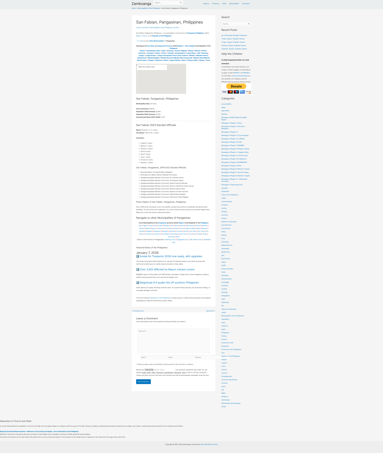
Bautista (183, 225)
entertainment (226, 225)
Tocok (208, 60)
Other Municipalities (156, 41)
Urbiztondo (171, 237)
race (223, 353)
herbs (223, 272)
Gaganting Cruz (226, 245)
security (224, 373)
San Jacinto (201, 231)
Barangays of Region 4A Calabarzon (234, 159)
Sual (194, 234)
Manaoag (141, 231)
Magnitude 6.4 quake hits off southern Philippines (169, 282)
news (223, 322)
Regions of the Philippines (230, 356)
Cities (224, 3)
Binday (190, 51)
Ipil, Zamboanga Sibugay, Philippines (234, 35)
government (225, 259)
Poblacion (158, 60)
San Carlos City (195, 239)
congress (224, 205)
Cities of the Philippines (229, 195)
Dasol (165, 228)
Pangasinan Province (164, 46)
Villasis (177, 237)
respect (224, 363)
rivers (223, 366)
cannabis (224, 188)
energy (223, 218)
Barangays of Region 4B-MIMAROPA (234, 162)
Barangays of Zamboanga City (231, 185)
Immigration (225, 296)
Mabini (198, 228)
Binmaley (204, 225)
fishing (223, 235)
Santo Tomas (183, 234)
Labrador (175, 228)
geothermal (225, 252)
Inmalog (170, 53)
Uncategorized (226, 376)
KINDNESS (246, 73)
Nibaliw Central (202, 55)
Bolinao (141, 228)
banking (224, 114)
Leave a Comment (142, 27)
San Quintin (156, 234)
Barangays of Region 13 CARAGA (233, 139)
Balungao (166, 225)
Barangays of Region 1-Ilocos (231, 123)
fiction (223, 232)
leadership (225, 302)
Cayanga (150, 53)
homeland (224, 275)
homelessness (226, 279)
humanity (224, 285)
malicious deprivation (228, 309)
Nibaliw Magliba (153, 58)
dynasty (224, 212)
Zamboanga (141, 3)
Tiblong (201, 60)
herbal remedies (227, 269)
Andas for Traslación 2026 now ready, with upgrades (171, 256)
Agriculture (225, 111)
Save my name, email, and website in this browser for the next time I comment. (165, 364)
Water (223, 393)
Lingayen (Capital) (190, 228)
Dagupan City (182, 239)
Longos (141, 55)
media (223, 312)
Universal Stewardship (239, 76)
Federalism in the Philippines (160, 298)
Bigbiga (184, 51)
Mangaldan (149, 231)
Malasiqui (204, 228)
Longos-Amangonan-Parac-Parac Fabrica (172, 55)
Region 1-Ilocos (141, 36)
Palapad (151, 60)
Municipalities (234, 3)
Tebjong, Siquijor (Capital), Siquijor (233, 45)
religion (224, 359)
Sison (190, 234)
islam (223, 299)
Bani (172, 225)
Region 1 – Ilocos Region (186, 46)
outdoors (224, 326)
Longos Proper (150, 55)
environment (225, 228)
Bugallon (147, 228)
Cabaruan (142, 53)
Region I (181, 223)
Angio (163, 51)
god (222, 255)
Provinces (215, 3)
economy (224, 215)
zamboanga (225, 400)
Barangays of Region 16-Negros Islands (235, 149)
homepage (225, 282)
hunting (224, 289)
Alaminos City (170, 239)
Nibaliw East (141, 58)
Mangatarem (157, 231)
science (224, 370)
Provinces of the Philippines (231, 349)
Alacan (142, 51)
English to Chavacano (229, 222)
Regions (206, 3)
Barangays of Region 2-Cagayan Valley (235, 152)
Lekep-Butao (191, 53)
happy (223, 262)
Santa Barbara (165, 234)
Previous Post (138, 311)
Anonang (170, 51)
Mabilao (192, 55)
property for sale (227, 343)
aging (223, 107)
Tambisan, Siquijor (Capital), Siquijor (234, 49)
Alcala (150, 225)
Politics (224, 336)
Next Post (211, 311)
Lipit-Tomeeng (202, 53)
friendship (225, 242)
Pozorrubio (179, 231)
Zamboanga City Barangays (231, 403)
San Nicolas (148, 234)
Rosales (186, 231)
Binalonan (198, 225)
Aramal (177, 51)
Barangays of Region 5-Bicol (231, 166)
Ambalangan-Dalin (153, 51)
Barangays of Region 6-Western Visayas (235, 169)
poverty (224, 339)
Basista (177, 225)
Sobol (184, 60)
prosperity (225, 346)
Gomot (163, 53)
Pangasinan (162, 223)
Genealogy (225, 248)
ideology (224, 292)
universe (224, 383)
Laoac (181, 228)
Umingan (204, 234)
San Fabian (150, 46)
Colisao (157, 53)
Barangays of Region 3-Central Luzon (234, 155)
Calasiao (159, 228)
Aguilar (145, 225)
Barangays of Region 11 (229, 132)
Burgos (154, 228)
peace (223, 329)
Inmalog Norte (180, 53)
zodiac (223, 406)
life (222, 306)
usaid (223, 386)
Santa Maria (174, 234)
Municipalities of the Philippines (161, 27)
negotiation (225, 319)
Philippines (174, 48)
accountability (226, 104)
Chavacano (246, 3)
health (223, 265)
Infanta (170, 228)
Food (223, 238)
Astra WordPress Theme (209, 444)
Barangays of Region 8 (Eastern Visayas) (235, 176)
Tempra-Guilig (192, 60)
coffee (223, 198)
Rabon (166, 60)
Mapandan (165, 231)
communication (226, 201)
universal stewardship (229, 380)
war (222, 390)
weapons (224, 396)
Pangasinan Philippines (195, 33)
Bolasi (204, 51)
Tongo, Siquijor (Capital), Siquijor (233, 39)
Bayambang (190, 225)
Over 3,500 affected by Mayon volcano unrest (167, 269)
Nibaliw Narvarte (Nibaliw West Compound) (176, 58)
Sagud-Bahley (175, 60)
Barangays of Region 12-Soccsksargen (235, 135)
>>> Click (139, 41)
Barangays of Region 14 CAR (231, 142)
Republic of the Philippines (161, 36)
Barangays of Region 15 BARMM (232, 145)
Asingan (160, 225)
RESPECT (237, 73)
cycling (223, 208)
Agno (140, 225)
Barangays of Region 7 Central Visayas (235, 172)
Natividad (172, 231)
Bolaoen (198, 51)
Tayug (199, 234)
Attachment (140, 370)
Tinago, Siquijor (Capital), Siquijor (233, 42)
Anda (154, 225)
